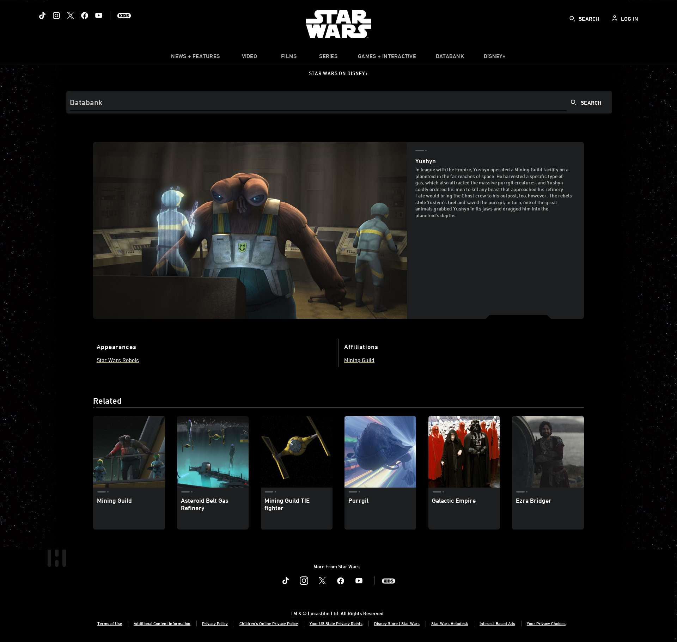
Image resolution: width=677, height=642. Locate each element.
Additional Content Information (162, 623)
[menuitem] (249, 58)
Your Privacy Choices (546, 623)
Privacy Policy (215, 623)
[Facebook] (84, 15)
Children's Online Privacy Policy (268, 623)
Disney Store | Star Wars (397, 623)
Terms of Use (109, 623)
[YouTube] (98, 15)
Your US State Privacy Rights (336, 623)
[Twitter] (70, 15)
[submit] (572, 18)
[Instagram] (56, 15)
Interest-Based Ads (497, 623)
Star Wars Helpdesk (449, 623)
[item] (195, 58)
